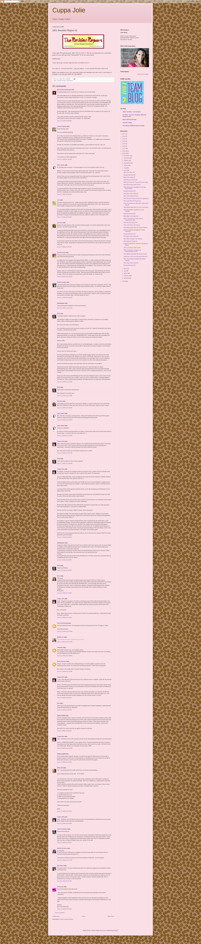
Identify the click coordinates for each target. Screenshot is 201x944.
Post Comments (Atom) (66, 919)
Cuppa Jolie (68, 10)
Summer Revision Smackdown (65, 80)
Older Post (111, 916)
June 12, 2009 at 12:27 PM (64, 453)
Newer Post (56, 916)
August (126, 165)
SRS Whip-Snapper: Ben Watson (133, 239)
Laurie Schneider (62, 829)
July (125, 168)
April (125, 271)
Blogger (116, 930)
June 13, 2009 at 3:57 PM (64, 811)
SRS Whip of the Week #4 (131, 193)
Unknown (60, 647)
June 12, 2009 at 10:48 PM (64, 655)
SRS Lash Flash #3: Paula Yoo (132, 201)
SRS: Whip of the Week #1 (131, 263)
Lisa (58, 200)
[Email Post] (74, 78)
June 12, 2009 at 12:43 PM (64, 463)
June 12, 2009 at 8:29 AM (64, 217)
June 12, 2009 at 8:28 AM (64, 194)
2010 (124, 151)
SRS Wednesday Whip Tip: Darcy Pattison (136, 227)
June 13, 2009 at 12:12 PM (64, 748)
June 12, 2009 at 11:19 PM (64, 671)
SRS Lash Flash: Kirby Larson (132, 247)
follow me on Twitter (143, 74)
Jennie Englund (61, 126)
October (126, 160)
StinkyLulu (60, 886)
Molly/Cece (60, 637)
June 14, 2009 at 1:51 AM (64, 881)
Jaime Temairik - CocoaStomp (131, 112)
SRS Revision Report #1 (130, 241)
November (127, 158)
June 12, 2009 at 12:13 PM (64, 420)
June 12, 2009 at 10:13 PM (64, 642)
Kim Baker (60, 865)
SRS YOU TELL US (129, 172)
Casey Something (62, 623)
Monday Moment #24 (130, 191)
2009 (124, 153)
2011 (124, 148)
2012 (124, 146)
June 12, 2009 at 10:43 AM (64, 297)
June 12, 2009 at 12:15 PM (64, 435)
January (126, 278)
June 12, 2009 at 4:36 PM (64, 560)
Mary (58, 576)
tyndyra (104, 930)
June (125, 170)
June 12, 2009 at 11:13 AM (64, 395)
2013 (124, 143)
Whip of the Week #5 (129, 177)
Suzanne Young (127, 122)
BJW (58, 313)
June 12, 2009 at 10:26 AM (64, 276)
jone (58, 703)
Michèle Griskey (62, 848)
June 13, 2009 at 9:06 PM (64, 842)
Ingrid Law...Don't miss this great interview (135, 256)
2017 (124, 134)
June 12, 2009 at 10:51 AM (64, 308)
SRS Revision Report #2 (130, 222)
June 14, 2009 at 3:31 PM (64, 909)
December (127, 155)
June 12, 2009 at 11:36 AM (64, 408)
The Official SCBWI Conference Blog (133, 125)
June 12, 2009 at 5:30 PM (64, 570)
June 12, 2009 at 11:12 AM (64, 381)
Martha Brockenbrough (64, 89)
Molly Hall (60, 768)
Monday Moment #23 (130, 213)
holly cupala (60, 165)
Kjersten (59, 222)
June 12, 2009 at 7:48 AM (64, 159)
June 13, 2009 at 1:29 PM (64, 762)
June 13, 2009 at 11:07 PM (64, 860)
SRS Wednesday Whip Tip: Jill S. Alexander (136, 207)
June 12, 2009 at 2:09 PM (64, 537)
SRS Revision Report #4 (130, 180)
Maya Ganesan (61, 661)
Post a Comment (59, 912)
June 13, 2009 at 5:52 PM (64, 823)
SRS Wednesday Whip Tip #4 (132, 184)
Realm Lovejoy (61, 282)
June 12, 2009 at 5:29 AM (64, 121)
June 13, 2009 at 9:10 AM (64, 710)
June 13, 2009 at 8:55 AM (64, 697)
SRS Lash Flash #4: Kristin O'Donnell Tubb (136, 182)
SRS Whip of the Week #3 (131, 216)
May (125, 268)
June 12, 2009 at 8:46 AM (64, 247)
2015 (124, 139)
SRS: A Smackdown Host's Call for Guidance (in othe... (133, 219)
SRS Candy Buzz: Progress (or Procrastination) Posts (132, 250)
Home (83, 916)
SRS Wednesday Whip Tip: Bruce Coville (135, 254)
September (127, 163)
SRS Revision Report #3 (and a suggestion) (136, 198)
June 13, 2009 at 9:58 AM (64, 731)
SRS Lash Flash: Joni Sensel (132, 225)
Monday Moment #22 (130, 234)
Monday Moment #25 (130, 175)
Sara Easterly (61, 252)
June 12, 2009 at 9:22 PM (64, 617)
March (126, 273)
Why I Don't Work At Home (131, 196)
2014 (124, 141)
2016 (124, 136)
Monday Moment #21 (130, 265)
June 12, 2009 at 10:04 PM (64, 631)
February (126, 276)
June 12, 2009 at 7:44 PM (64, 593)
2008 (124, 281)
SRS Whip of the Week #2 (131, 236)
